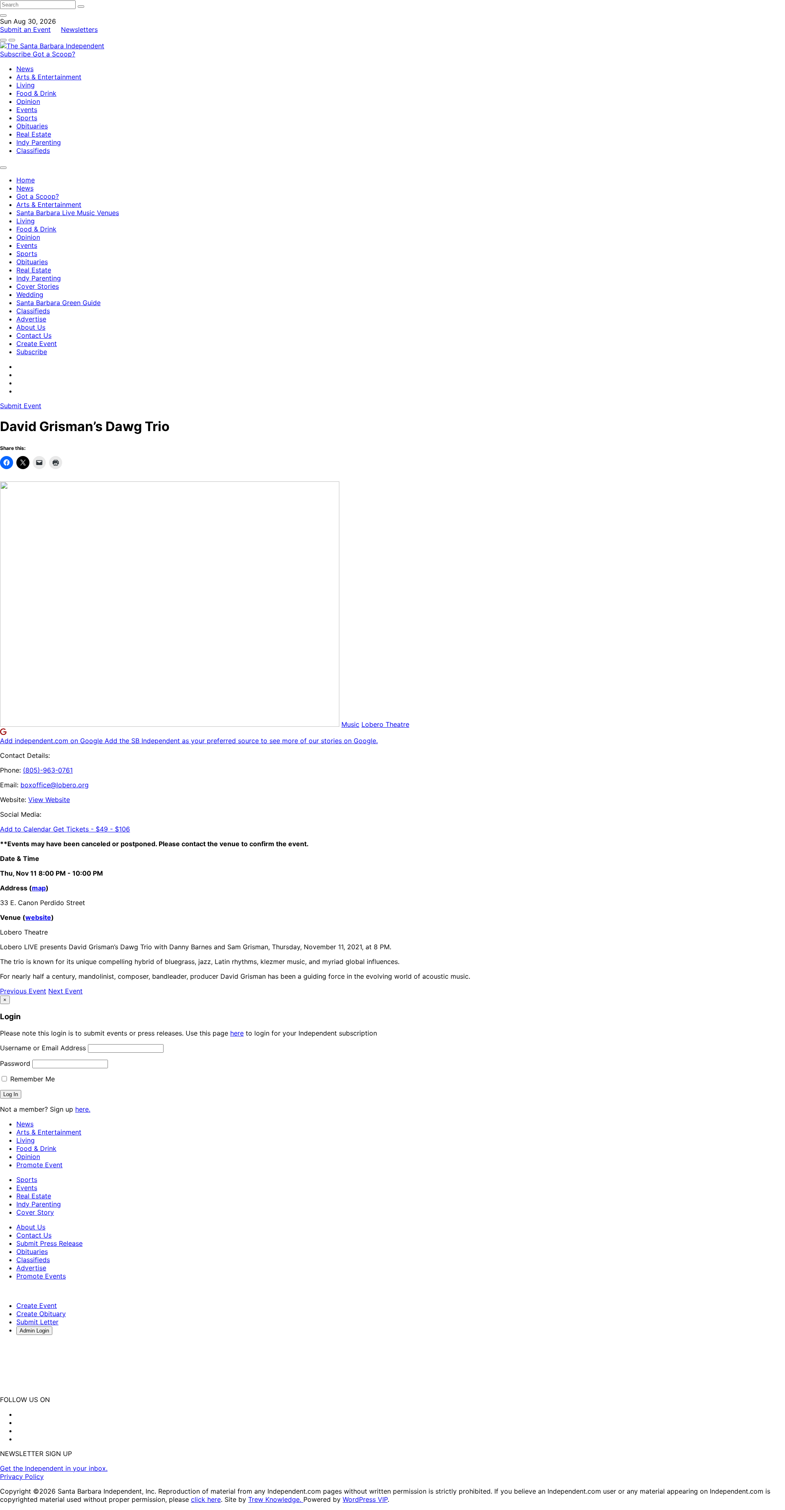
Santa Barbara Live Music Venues (67, 213)
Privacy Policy (22, 1476)
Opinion (28, 101)
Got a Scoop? (54, 54)
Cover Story (35, 1212)
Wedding (29, 294)
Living (25, 85)
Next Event (65, 991)
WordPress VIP (365, 1499)
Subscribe (16, 54)
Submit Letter (37, 1322)
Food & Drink (36, 93)
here (237, 1033)
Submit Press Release (49, 1243)
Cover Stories (37, 286)
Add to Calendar (26, 829)
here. (82, 1109)
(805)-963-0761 (48, 770)
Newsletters (79, 29)
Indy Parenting (38, 142)
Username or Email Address (43, 1048)
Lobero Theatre (385, 724)
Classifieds (33, 150)
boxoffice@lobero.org (54, 785)
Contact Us (34, 335)
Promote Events (41, 1276)
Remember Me (31, 1079)
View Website (49, 799)
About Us (30, 327)
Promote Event (39, 1165)
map (39, 888)
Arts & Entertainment (48, 77)
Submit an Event (25, 29)
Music (350, 724)
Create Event (36, 343)
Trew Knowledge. (275, 1499)
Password (15, 1063)
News (25, 69)
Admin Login (34, 1331)
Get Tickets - (91, 829)
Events (26, 110)
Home (25, 180)
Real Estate (33, 134)
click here (206, 1499)
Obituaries (32, 126)
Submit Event (20, 406)
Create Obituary (41, 1314)
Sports (26, 118)
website (38, 917)
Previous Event (23, 991)
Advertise (31, 319)
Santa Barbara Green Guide (58, 303)
